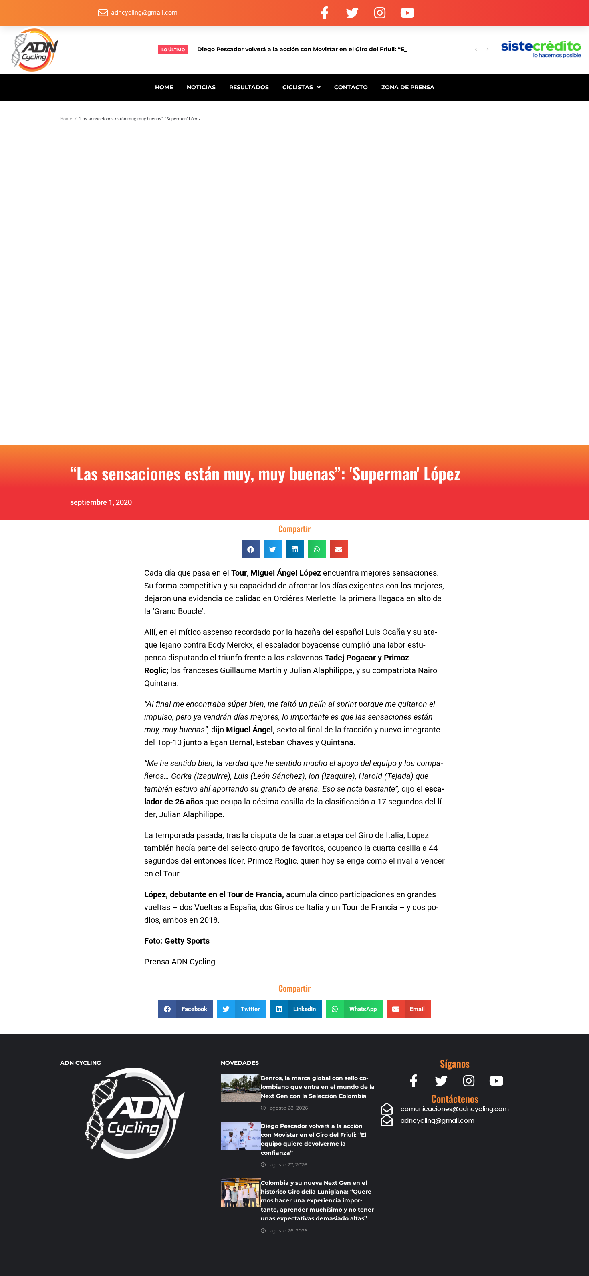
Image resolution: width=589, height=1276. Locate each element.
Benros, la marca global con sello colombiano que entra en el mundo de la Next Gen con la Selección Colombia (318, 1087)
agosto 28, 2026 (289, 1108)
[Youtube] (407, 13)
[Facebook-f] (324, 13)
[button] (251, 549)
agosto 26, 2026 (288, 1231)
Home (66, 119)
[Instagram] (380, 13)
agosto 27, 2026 (288, 1165)
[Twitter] (352, 13)
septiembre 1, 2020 (101, 502)
